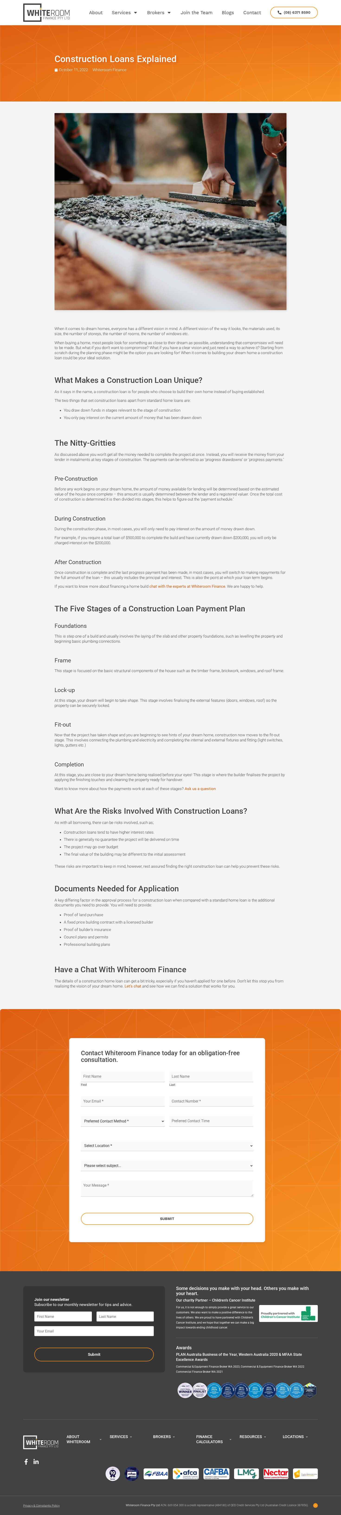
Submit (167, 1218)
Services (121, 12)
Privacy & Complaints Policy (41, 1505)
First (84, 1084)
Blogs (228, 12)
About (96, 12)
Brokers (155, 12)
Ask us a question (200, 788)
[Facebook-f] (26, 1462)
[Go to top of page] (315, 1505)
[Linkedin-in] (36, 1462)
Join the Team (196, 12)
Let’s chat (133, 986)
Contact (252, 12)
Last (172, 1084)
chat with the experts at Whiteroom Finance (187, 586)
